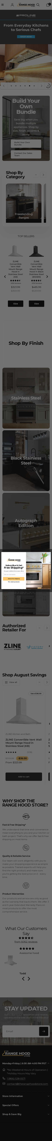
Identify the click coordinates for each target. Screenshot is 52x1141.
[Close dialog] (49, 553)
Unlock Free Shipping (14, 578)
